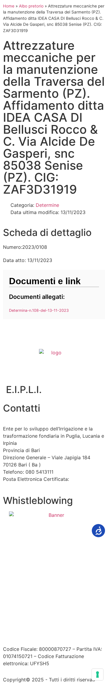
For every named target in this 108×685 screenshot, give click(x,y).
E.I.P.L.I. (24, 389)
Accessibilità (55, 617)
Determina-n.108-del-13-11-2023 (39, 310)
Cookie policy (40, 624)
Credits (68, 624)
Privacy (11, 624)
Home (8, 6)
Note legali (86, 617)
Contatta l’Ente (20, 617)
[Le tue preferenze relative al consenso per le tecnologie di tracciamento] (97, 674)
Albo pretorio (31, 6)
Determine (47, 205)
